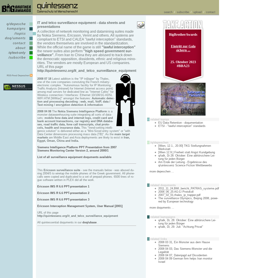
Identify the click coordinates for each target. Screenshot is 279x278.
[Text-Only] (18, 54)
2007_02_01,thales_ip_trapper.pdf (179, 195)
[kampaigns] (18, 30)
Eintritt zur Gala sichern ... (183, 48)
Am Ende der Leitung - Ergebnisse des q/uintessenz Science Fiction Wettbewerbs (185, 163)
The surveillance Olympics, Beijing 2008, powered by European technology (188, 200)
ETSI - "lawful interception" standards (182, 126)
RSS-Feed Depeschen (18, 75)
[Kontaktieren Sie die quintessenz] (18, 45)
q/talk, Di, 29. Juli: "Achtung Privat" (180, 226)
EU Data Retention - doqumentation (180, 122)
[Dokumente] (18, 40)
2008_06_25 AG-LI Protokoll (176, 191)
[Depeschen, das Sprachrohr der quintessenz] (18, 26)
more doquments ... (162, 207)
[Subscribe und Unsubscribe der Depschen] (18, 59)
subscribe (183, 12)
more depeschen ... (162, 171)
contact (210, 12)
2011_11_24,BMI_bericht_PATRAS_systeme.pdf (188, 188)
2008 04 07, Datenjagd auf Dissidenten (182, 255)
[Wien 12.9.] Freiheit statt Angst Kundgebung (186, 152)
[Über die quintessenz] (18, 50)
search (168, 12)
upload (197, 12)
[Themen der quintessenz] (18, 35)
